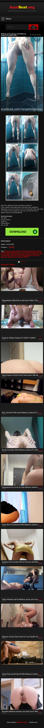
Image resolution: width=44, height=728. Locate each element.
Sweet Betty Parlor (34, 251)
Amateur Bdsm (21, 251)
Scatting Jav (8, 255)
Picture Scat (12, 257)
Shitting (11, 247)
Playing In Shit (10, 251)
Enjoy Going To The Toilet (29, 254)
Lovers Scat (25, 252)
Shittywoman (15, 252)
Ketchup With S (23, 257)
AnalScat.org (33, 722)
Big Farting (15, 254)
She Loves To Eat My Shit (23, 255)
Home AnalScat (11, 722)
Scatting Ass (5, 252)
